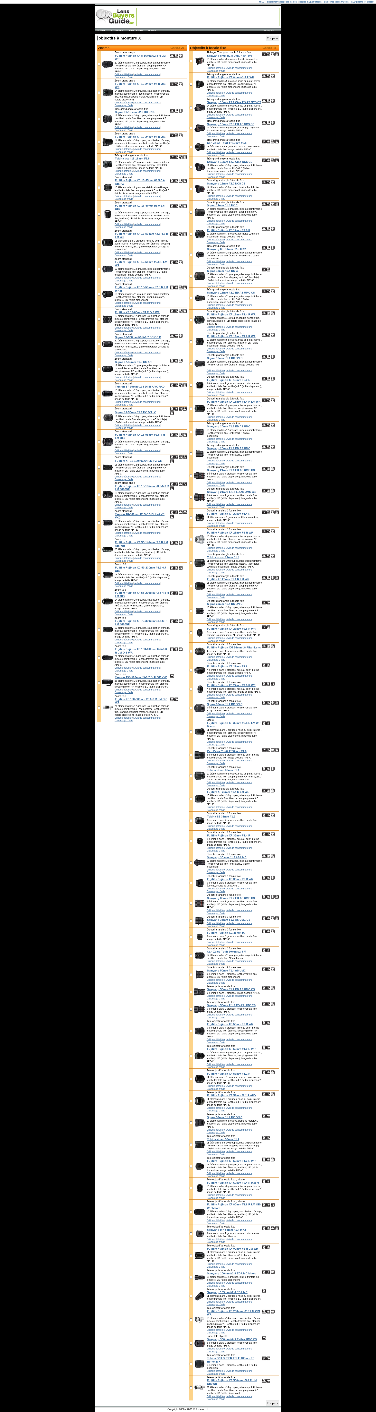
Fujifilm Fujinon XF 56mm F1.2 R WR (231, 1160)
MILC (261, 2)
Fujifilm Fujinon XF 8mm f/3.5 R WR (230, 77)
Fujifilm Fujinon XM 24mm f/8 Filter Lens (234, 647)
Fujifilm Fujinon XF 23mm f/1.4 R (228, 513)
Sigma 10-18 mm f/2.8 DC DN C (135, 112)
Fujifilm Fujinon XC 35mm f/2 (226, 932)
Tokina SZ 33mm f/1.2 (221, 816)
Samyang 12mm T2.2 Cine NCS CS (229, 161)
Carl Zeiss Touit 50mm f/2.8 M (226, 951)
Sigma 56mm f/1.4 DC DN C (224, 1117)
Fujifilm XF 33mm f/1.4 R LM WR (228, 791)
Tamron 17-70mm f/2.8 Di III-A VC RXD (139, 386)
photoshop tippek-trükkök (336, 2)
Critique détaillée (124, 74)
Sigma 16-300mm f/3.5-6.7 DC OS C (138, 337)
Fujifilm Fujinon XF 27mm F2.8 (227, 666)
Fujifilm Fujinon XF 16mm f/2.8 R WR (231, 336)
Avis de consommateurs (147, 74)
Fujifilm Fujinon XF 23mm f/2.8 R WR (231, 628)
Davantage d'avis (124, 77)
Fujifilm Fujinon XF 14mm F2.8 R (228, 230)
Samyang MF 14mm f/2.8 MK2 (226, 249)
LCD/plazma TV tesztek (362, 2)
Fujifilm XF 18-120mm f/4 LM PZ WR (138, 460)
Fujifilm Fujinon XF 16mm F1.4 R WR (231, 314)
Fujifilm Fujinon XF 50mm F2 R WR (230, 1024)
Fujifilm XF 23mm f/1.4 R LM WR (228, 579)
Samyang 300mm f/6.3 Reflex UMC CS (232, 1339)
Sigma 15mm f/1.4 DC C (222, 270)
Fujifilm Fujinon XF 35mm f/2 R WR (230, 879)
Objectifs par (135, 31)
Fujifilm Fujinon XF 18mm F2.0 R (228, 379)
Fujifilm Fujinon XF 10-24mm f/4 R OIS (140, 136)
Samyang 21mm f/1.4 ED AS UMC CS (231, 470)
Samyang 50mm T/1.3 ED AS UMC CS (231, 1005)
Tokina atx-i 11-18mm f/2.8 (132, 158)
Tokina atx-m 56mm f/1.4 (223, 1139)
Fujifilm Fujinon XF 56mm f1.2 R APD (231, 1095)
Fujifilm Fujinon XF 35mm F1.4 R (228, 835)
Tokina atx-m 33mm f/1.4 (223, 770)
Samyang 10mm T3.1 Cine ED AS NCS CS (234, 102)
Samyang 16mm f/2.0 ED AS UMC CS (231, 292)
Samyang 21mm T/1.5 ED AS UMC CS (231, 491)
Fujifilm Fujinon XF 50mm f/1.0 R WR (231, 1048)
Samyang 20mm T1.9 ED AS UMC (228, 448)
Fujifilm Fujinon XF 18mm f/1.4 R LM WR (233, 401)
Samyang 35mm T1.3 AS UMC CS (228, 919)
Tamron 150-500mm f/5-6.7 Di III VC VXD (141, 677)
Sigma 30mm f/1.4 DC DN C (224, 704)
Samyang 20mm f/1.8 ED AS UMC (228, 426)
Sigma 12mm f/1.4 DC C (222, 205)
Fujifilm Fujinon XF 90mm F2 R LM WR (232, 1248)
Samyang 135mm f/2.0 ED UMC (227, 1292)
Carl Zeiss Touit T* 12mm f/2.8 (227, 142)
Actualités (117, 31)
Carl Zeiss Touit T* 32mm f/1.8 (227, 751)
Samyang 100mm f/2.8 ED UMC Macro (232, 1273)
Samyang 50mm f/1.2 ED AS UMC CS (231, 989)
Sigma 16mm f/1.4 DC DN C (224, 358)
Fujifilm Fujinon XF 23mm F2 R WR (230, 532)
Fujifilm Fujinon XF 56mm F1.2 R (228, 1073)
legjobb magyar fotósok (310, 2)
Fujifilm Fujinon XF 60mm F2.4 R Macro (233, 1182)
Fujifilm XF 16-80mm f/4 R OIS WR (137, 312)
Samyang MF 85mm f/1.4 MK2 (226, 1229)
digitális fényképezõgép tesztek (282, 2)
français (269, 31)
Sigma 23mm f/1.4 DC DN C (224, 603)
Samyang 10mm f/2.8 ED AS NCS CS (230, 124)
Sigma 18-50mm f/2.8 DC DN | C (135, 412)
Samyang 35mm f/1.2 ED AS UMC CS (231, 898)
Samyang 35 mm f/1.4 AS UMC (227, 857)
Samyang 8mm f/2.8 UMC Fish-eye (229, 55)
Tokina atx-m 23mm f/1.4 (223, 557)
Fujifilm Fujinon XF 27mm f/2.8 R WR (231, 685)
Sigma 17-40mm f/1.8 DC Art (133, 362)
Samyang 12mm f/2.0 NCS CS (226, 183)
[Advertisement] (208, 17)
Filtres (152, 31)
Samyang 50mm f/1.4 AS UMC (226, 970)
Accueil (101, 31)
